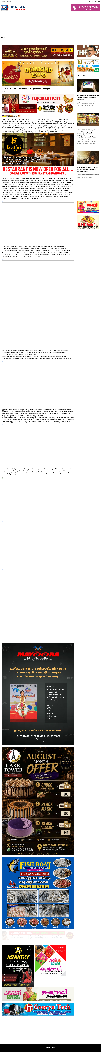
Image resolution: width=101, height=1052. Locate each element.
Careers (9, 1)
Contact (15, 1)
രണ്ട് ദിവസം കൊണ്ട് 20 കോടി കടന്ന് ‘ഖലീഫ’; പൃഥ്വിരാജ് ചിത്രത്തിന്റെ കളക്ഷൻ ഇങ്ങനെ (88, 169)
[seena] (11, 117)
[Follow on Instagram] (96, 1)
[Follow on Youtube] (99, 1)
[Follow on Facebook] (89, 1)
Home (3, 38)
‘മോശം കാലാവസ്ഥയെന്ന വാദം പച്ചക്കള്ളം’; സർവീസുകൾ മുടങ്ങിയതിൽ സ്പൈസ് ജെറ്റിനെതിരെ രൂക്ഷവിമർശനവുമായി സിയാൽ (86, 133)
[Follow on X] (92, 1)
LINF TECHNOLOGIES (53, 1049)
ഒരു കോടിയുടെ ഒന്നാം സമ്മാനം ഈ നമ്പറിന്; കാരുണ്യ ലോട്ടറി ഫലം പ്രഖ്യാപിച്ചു (88, 97)
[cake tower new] (38, 855)
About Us (3, 1)
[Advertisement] (50, 24)
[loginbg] (88, 57)
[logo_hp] (88, 52)
